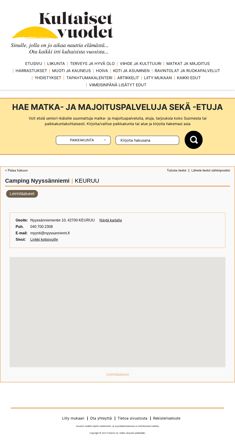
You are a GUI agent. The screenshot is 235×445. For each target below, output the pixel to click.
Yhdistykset (48, 78)
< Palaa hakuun (16, 170)
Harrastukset (31, 70)
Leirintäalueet (22, 193)
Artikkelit (128, 78)
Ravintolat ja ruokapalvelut (187, 70)
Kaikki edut (189, 78)
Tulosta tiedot (176, 170)
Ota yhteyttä (101, 418)
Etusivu (33, 63)
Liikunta (56, 63)
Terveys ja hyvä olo (92, 63)
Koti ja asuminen (131, 70)
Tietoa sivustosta (132, 418)
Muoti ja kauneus (71, 70)
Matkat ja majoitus (188, 63)
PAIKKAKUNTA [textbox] (82, 140)
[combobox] (83, 140)
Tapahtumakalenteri (89, 78)
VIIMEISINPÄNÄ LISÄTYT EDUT (117, 85)
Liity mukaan (158, 78)
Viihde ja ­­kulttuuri (140, 63)
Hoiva (102, 70)
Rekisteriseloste (166, 418)
